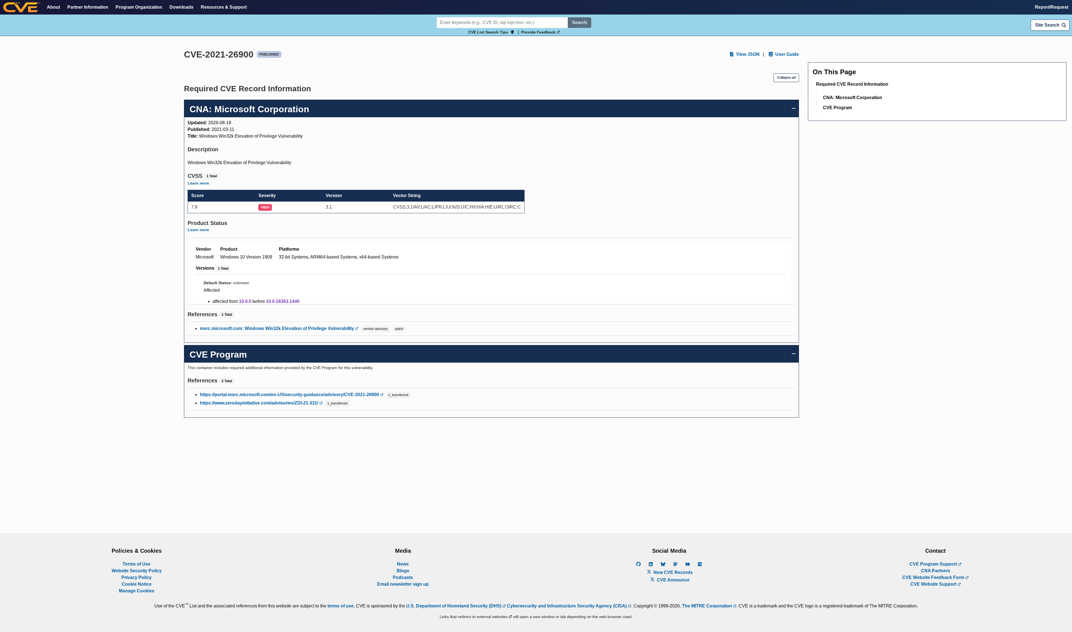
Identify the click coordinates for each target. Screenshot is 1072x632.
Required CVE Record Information (852, 84)
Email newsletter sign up (403, 584)
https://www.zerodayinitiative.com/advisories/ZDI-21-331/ (259, 403)
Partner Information (87, 7)
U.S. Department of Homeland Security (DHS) (454, 606)
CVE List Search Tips (488, 32)
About (53, 7)
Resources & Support (224, 7)
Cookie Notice (137, 584)
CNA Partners (935, 570)
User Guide (786, 54)
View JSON (747, 54)
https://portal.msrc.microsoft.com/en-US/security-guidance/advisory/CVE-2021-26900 (290, 394)
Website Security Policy (137, 570)
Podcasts (403, 577)
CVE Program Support (934, 564)
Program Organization (139, 7)
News (403, 564)
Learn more (198, 183)
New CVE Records (672, 572)
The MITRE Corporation (707, 606)
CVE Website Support (934, 584)
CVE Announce (673, 580)
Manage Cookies (136, 590)
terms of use (340, 606)
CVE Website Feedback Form (933, 577)
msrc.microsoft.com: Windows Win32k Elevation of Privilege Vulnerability (277, 328)
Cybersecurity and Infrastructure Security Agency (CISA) (567, 606)
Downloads (181, 7)
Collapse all (786, 78)
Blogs (403, 570)
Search (579, 22)
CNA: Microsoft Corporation (852, 97)
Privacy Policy (136, 577)
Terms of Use (136, 564)
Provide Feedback (539, 32)
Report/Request (1051, 7)
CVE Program (837, 107)
